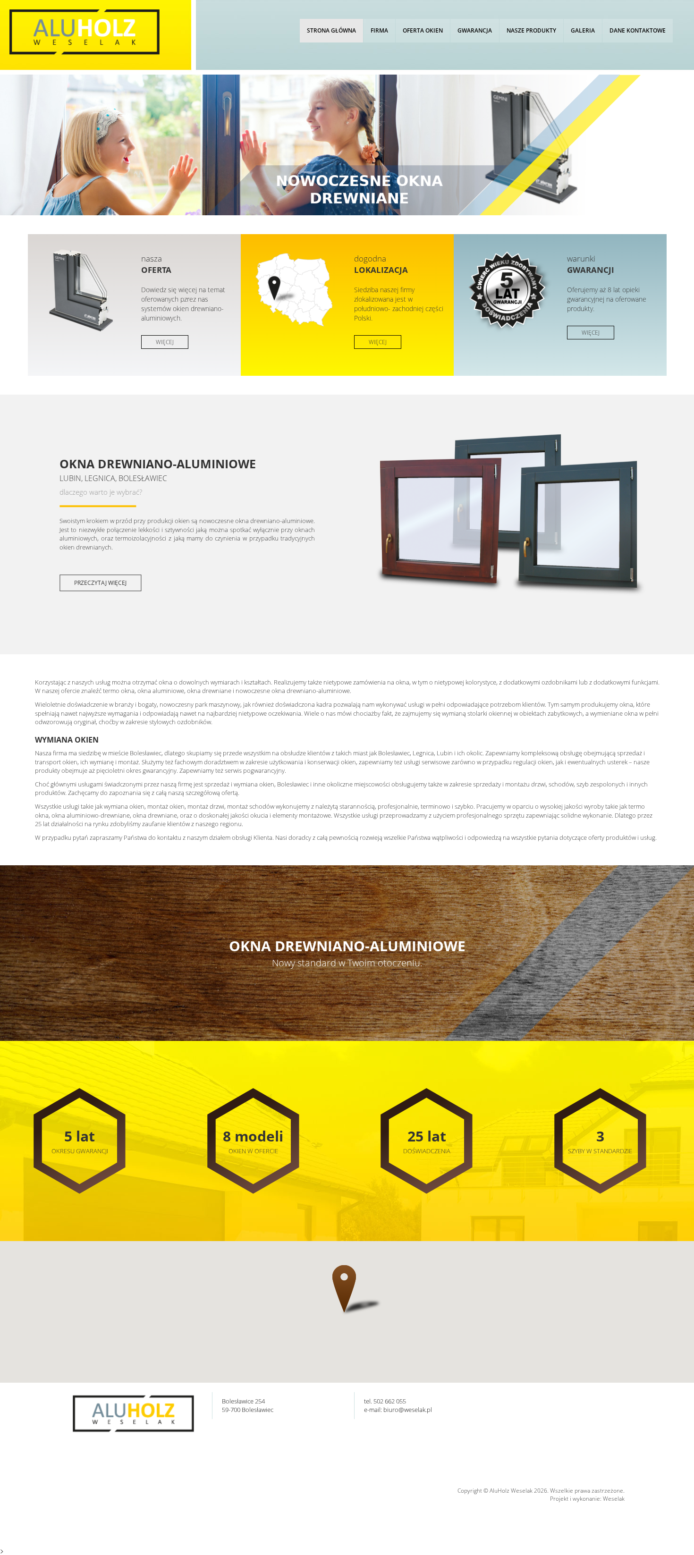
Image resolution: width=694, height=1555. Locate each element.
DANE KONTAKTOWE (637, 30)
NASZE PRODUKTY (531, 30)
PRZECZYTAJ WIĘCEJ (100, 583)
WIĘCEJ (165, 342)
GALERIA (583, 30)
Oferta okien (423, 30)
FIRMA (379, 30)
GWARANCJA (474, 30)
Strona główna (331, 30)
